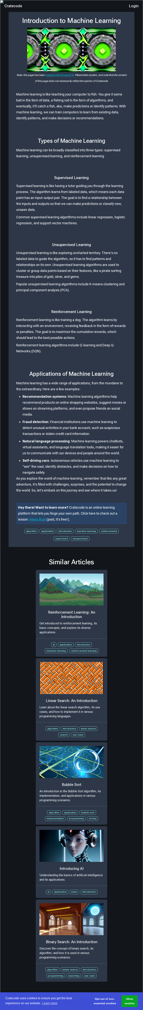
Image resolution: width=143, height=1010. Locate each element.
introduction (65, 531)
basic (74, 892)
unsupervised (80, 538)
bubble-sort (87, 812)
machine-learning (86, 531)
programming (76, 818)
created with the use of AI (59, 75)
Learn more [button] (49, 1003)
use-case (78, 734)
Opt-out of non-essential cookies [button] (105, 1001)
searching (73, 975)
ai (54, 644)
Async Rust (37, 519)
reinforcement (109, 531)
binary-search (70, 969)
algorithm (31, 531)
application (47, 531)
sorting (92, 818)
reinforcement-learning (84, 651)
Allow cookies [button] (130, 1001)
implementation (55, 818)
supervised (61, 538)
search (64, 734)
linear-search (88, 728)
